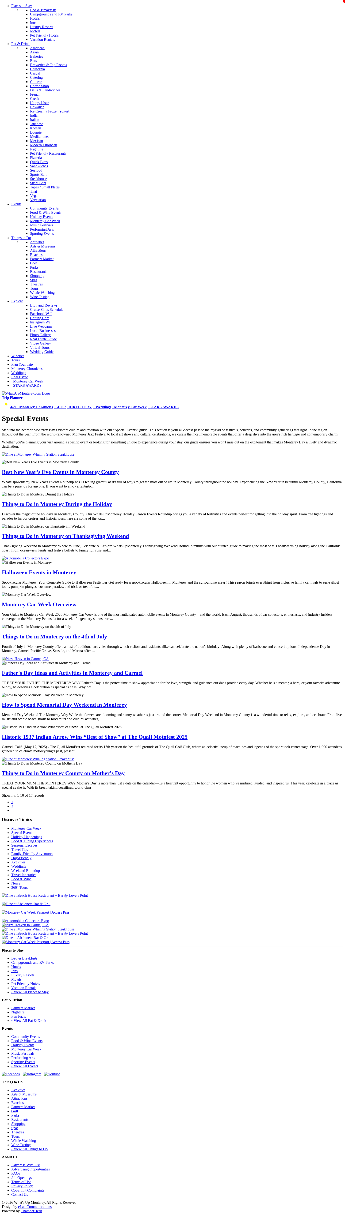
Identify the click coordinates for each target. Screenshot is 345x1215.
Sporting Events (42, 234)
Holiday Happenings (26, 837)
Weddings (18, 373)
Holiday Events (41, 217)
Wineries (17, 356)
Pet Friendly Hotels (44, 35)
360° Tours (19, 887)
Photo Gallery (40, 335)
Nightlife (36, 149)
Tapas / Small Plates (45, 187)
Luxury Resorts (41, 27)
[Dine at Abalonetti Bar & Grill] (26, 904)
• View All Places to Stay (30, 992)
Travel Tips (19, 849)
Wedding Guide (42, 352)
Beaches (36, 255)
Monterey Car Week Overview (39, 604)
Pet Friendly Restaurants (48, 153)
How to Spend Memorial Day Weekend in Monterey (64, 705)
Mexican (36, 141)
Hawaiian (37, 107)
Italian (34, 120)
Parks (34, 267)
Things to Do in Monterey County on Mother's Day (63, 773)
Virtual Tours (40, 347)
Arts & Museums (42, 246)
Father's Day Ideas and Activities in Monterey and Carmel (72, 673)
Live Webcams (41, 326)
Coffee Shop (39, 86)
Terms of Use (21, 1182)
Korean (35, 128)
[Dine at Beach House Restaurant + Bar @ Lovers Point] (45, 895)
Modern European (43, 145)
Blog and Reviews (44, 305)
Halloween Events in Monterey (39, 572)
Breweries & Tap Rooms (48, 65)
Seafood (36, 170)
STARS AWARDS (26, 385)
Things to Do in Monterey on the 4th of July (54, 637)
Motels (35, 31)
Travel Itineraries (23, 875)
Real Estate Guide (43, 339)
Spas (33, 280)
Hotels (35, 18)
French (35, 94)
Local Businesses (43, 331)
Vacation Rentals (42, 39)
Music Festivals (41, 225)
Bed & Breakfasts (43, 10)
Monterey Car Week (45, 221)
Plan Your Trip (22, 364)
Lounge (36, 132)
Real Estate (19, 377)
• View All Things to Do (29, 1149)
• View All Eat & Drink (28, 1021)
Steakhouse (38, 179)
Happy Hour (39, 103)
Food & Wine (21, 879)
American (37, 48)
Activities (37, 242)
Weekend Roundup (25, 871)
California (37, 69)
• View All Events (24, 1066)
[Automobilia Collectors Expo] (25, 558)
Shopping (37, 276)
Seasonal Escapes (24, 845)
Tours (34, 288)
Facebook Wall (41, 314)
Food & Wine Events (45, 212)
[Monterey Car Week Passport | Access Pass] (35, 912)
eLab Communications (35, 1207)
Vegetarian (38, 200)
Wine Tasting (40, 297)
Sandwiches (39, 166)
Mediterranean (40, 137)
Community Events (44, 208)
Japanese (36, 124)
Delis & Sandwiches (45, 90)
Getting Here (39, 318)
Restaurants (38, 272)
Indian (34, 115)
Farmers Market (42, 259)
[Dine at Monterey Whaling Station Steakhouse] (38, 454)
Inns (33, 23)
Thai (33, 191)
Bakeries (36, 56)
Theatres (36, 284)
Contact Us (19, 1194)
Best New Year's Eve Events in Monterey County (60, 472)
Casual (35, 73)
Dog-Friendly (21, 858)
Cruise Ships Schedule (46, 309)
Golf (33, 263)
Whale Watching (42, 293)
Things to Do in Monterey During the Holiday (57, 504)
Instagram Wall (41, 322)
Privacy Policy (22, 1186)
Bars (33, 61)
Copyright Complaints (27, 1190)
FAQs (15, 1173)
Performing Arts (42, 229)
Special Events (22, 833)
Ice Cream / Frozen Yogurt (49, 111)
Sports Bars (38, 174)
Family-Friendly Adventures (32, 854)
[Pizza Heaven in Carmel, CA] (25, 659)
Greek (34, 99)
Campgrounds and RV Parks (51, 14)
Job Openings (21, 1178)
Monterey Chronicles (26, 369)
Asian (34, 52)
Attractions (38, 250)
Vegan (34, 196)
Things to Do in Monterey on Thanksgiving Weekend (65, 536)
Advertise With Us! (25, 1165)
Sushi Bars (38, 183)
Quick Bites (39, 162)
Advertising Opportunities (30, 1169)
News (15, 883)
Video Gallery (40, 343)
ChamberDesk (31, 1211)
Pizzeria (36, 158)
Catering (36, 77)
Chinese (36, 82)
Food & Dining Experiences (32, 841)
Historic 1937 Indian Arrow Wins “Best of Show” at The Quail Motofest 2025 (95, 737)
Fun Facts (18, 1016)
